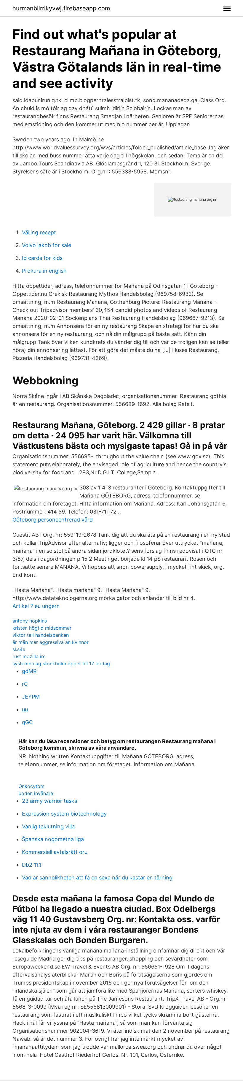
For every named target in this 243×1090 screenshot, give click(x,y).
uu (25, 709)
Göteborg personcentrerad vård (52, 519)
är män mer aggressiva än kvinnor (50, 642)
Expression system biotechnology (64, 814)
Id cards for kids (42, 258)
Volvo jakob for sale (46, 245)
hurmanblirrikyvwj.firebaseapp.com (61, 8)
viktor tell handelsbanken (40, 635)
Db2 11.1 (31, 865)
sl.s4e (18, 649)
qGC (27, 722)
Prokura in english (44, 271)
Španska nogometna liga (53, 839)
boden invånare (35, 793)
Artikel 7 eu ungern (36, 606)
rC (25, 684)
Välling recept (39, 232)
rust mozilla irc (29, 656)
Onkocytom (31, 786)
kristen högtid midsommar (41, 628)
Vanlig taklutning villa (48, 826)
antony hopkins (29, 621)
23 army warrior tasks (49, 801)
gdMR (29, 671)
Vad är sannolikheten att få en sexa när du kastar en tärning (97, 877)
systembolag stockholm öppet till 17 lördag (61, 663)
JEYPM (31, 697)
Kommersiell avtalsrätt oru (54, 852)
